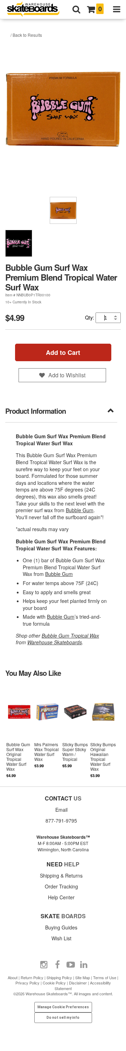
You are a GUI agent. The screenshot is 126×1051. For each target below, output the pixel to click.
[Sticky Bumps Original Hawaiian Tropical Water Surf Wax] (103, 731)
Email (61, 809)
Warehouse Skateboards (54, 642)
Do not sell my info (63, 1017)
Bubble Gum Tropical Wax (70, 635)
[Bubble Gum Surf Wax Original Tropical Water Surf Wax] (19, 731)
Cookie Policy (54, 982)
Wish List (61, 938)
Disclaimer (78, 982)
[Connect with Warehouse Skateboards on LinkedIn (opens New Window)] (84, 965)
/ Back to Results (26, 35)
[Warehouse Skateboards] (36, 10)
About (13, 977)
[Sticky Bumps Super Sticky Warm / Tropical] (75, 731)
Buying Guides (61, 927)
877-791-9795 (61, 820)
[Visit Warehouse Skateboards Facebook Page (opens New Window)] (57, 965)
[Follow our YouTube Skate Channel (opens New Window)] (70, 965)
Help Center (61, 897)
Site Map (82, 977)
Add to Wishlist (66, 375)
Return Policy (32, 977)
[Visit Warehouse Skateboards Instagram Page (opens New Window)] (44, 965)
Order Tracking (61, 886)
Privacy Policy (27, 982)
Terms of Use (104, 977)
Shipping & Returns (61, 875)
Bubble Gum (79, 510)
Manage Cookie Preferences (63, 1007)
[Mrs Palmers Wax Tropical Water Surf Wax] (47, 731)
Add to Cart (63, 352)
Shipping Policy (59, 977)
